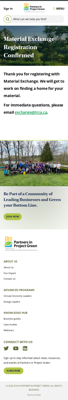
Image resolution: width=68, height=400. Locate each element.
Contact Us (9, 278)
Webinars (9, 330)
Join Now (12, 216)
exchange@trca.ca (31, 112)
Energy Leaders (12, 301)
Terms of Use (34, 394)
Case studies (10, 324)
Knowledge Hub (15, 313)
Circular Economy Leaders (18, 296)
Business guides (12, 318)
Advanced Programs (19, 290)
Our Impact (10, 273)
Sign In (8, 8)
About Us (10, 261)
